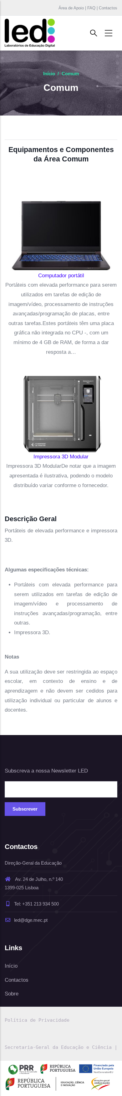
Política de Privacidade (37, 1020)
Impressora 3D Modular (61, 457)
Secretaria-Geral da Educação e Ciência (58, 1047)
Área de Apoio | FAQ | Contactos (87, 8)
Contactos (16, 980)
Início (49, 73)
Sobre (11, 994)
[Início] (30, 33)
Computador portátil (61, 276)
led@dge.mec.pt (31, 920)
